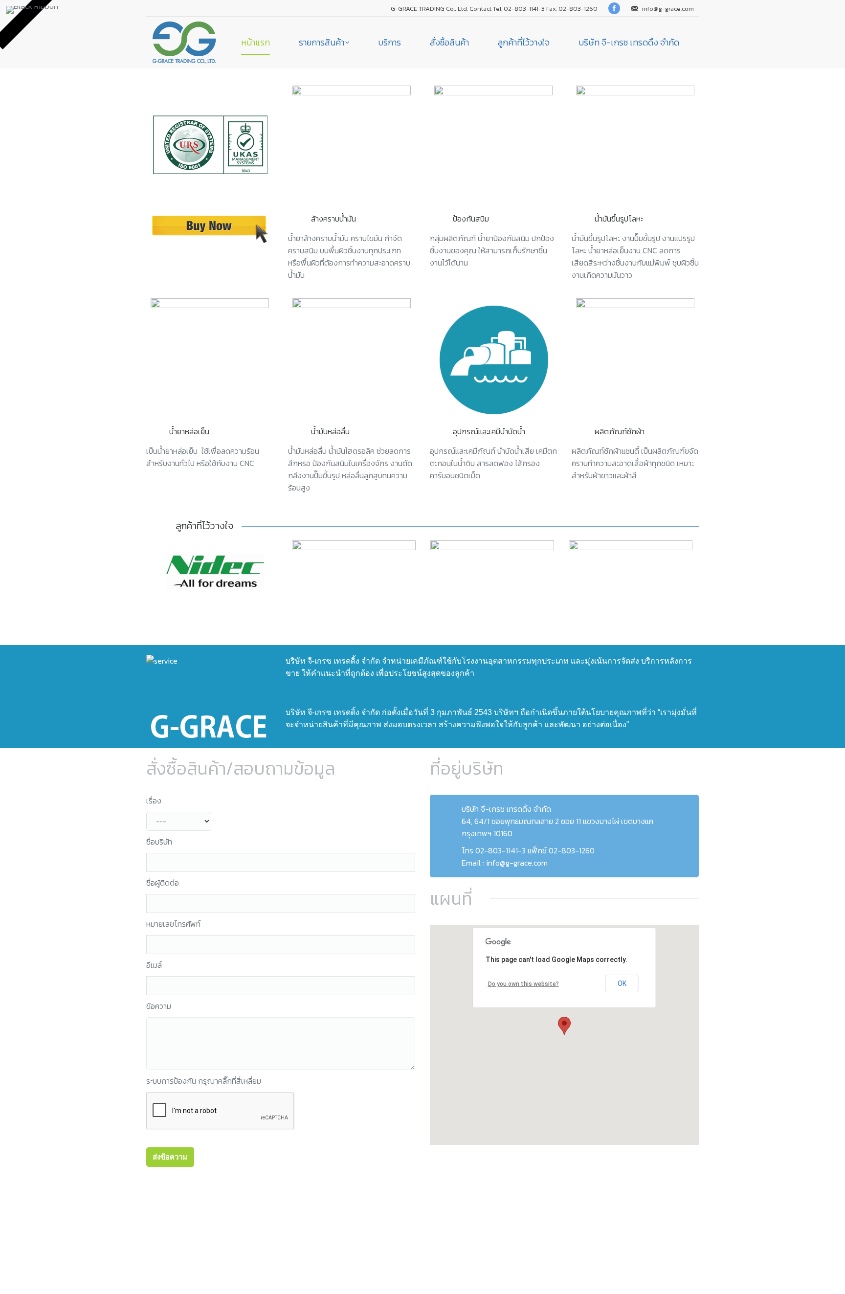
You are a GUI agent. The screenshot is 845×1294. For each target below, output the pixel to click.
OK (622, 983)
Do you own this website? (523, 984)
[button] (564, 1026)
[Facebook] (614, 8)
